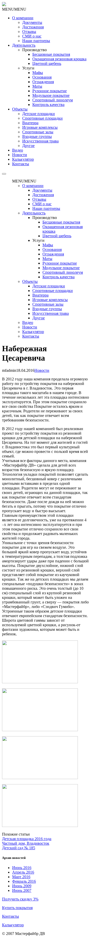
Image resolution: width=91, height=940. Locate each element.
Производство (34, 50)
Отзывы (29, 31)
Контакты (10, 916)
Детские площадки (38, 114)
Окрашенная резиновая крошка (59, 59)
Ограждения (43, 82)
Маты (37, 86)
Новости (19, 155)
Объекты (20, 109)
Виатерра (30, 123)
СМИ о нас (31, 36)
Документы (32, 22)
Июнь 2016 (21, 867)
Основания (42, 77)
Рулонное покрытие (49, 91)
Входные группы (37, 136)
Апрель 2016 (23, 872)
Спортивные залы (37, 132)
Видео (17, 150)
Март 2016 (21, 877)
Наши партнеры (36, 41)
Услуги (28, 68)
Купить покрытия (17, 908)
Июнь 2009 (21, 886)
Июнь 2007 (21, 890)
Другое (28, 145)
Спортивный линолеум (52, 100)
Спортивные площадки (42, 118)
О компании (22, 18)
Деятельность (23, 45)
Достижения (33, 27)
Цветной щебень (46, 63)
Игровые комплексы (40, 127)
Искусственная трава (40, 141)
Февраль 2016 (24, 881)
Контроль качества (48, 104)
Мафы (37, 72)
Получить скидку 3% (20, 899)
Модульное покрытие (51, 95)
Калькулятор (23, 159)
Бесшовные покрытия (51, 54)
